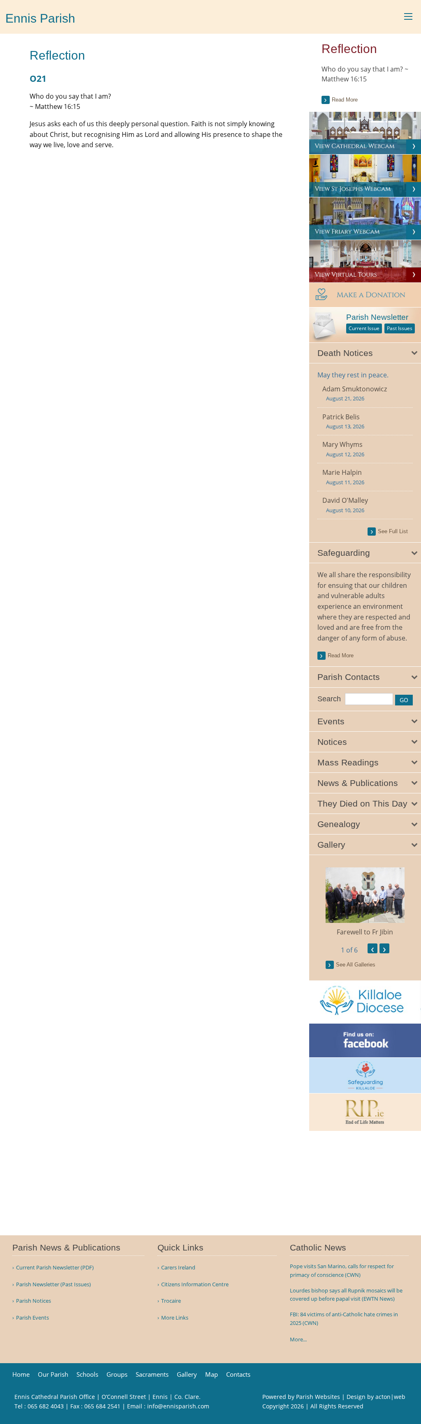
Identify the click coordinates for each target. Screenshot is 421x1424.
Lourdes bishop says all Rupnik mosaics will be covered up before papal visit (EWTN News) (346, 1295)
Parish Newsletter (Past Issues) (53, 1284)
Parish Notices (33, 1301)
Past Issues (399, 328)
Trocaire (171, 1301)
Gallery (187, 1374)
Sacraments (152, 1374)
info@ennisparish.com (178, 1406)
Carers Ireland (178, 1267)
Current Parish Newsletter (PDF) (55, 1267)
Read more (345, 100)
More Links (174, 1317)
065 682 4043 (46, 1406)
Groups (116, 1374)
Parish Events (32, 1317)
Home (21, 1374)
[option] (365, 902)
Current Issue (364, 328)
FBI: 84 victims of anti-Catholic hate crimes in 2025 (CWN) (344, 1319)
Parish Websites (318, 1397)
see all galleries (355, 965)
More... (298, 1339)
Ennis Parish (40, 18)
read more (341, 655)
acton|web (390, 1397)
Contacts (238, 1374)
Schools (87, 1374)
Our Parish (53, 1374)
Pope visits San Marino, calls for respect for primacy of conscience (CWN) (342, 1270)
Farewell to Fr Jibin (365, 931)
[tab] (365, 353)
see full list (393, 531)
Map (211, 1374)
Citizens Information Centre (195, 1284)
